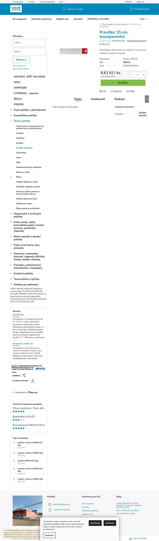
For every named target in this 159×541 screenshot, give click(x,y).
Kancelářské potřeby (25, 115)
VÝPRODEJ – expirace (26, 93)
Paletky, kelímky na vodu (27, 182)
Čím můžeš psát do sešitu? (128, 510)
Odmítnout (95, 523)
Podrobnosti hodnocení (137, 41)
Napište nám (87, 514)
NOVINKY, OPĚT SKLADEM (29, 76)
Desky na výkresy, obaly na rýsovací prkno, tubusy (28, 192)
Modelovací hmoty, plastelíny (28, 167)
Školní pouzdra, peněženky (28, 208)
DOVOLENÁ (18, 315)
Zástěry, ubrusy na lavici (26, 198)
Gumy (18, 157)
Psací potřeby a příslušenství (30, 110)
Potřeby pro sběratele (26, 284)
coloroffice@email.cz (61, 504)
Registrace (140, 2)
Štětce (19, 177)
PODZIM (19, 104)
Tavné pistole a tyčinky (26, 279)
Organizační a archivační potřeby (27, 215)
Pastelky (20, 133)
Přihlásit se (21, 60)
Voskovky (20, 138)
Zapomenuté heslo (21, 68)
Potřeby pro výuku (24, 203)
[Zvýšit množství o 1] (143, 75)
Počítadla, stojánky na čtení (28, 186)
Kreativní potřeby (23, 273)
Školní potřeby (22, 121)
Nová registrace (19, 65)
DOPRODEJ (20, 87)
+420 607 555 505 (61, 510)
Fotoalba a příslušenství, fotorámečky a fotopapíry (28, 266)
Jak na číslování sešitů (126, 514)
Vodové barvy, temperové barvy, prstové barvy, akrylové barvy (30, 127)
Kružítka (19, 143)
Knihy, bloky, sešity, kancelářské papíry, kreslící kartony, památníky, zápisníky (29, 226)
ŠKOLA (18, 98)
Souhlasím (109, 523)
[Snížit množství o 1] (131, 75)
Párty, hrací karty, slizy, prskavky (27, 246)
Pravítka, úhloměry (24, 148)
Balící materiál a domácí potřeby (27, 238)
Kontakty (31, 2)
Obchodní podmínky (47, 2)
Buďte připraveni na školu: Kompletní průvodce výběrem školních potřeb (129, 505)
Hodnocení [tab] (98, 99)
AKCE (17, 82)
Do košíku (123, 82)
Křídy (18, 162)
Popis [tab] (78, 99)
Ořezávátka (21, 152)
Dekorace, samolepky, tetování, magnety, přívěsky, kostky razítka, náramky (29, 256)
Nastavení (49, 535)
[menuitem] (19, 19)
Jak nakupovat (18, 2)
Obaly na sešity (23, 172)
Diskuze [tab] (119, 99)
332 (108, 44)
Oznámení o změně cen (23, 344)
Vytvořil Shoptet (140, 538)
